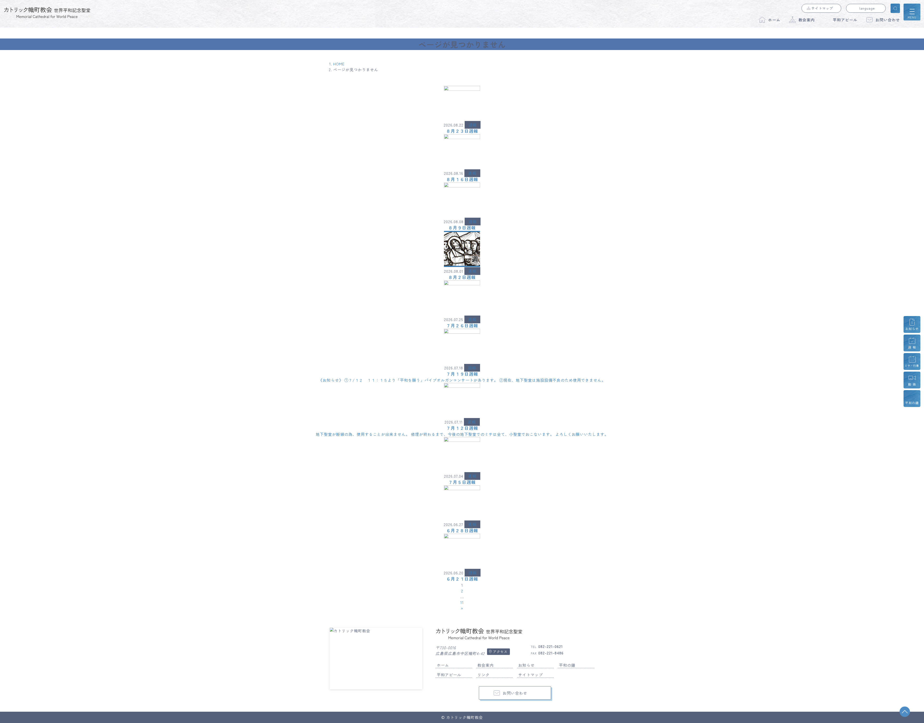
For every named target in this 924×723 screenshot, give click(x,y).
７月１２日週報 (462, 428)
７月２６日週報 (462, 325)
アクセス (500, 651)
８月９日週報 (462, 227)
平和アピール (845, 20)
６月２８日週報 (462, 530)
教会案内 (806, 20)
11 (462, 602)
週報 (472, 125)
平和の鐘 (567, 665)
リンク (483, 675)
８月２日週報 (462, 277)
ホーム (774, 20)
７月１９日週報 (462, 374)
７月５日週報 (462, 482)
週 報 (912, 347)
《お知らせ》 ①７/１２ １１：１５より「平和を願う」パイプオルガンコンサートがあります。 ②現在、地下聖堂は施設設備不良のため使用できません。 (462, 380)
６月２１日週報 (462, 579)
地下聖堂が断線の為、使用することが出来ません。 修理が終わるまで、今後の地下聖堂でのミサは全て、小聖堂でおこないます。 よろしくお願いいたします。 (462, 434)
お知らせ (526, 665)
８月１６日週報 (462, 179)
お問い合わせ (887, 20)
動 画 (912, 384)
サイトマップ (822, 8)
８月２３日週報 (462, 131)
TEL (547, 647)
